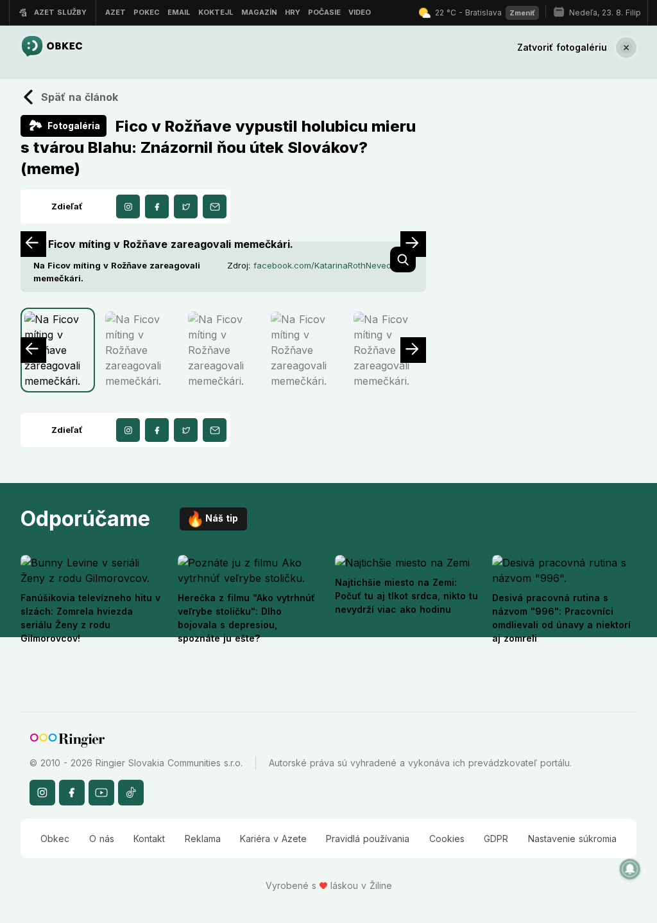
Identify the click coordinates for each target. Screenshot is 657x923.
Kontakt (149, 838)
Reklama (203, 838)
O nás (101, 838)
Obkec (54, 838)
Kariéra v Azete (273, 838)
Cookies (447, 838)
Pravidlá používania (367, 838)
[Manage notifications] (630, 869)
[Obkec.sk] (52, 47)
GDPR (496, 838)
